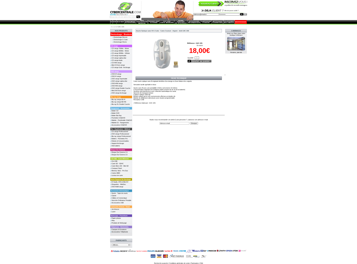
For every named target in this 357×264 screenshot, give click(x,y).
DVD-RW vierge (117, 86)
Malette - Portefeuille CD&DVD (122, 120)
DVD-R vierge (116, 76)
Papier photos (116, 218)
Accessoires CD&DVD (119, 125)
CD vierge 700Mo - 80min (120, 48)
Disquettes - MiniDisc (119, 184)
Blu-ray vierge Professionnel (121, 136)
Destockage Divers (120, 42)
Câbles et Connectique (119, 198)
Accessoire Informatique (120, 191)
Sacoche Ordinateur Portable (121, 200)
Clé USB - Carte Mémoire (120, 159)
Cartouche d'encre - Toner (120, 207)
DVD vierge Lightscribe (119, 81)
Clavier (114, 195)
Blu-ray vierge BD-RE (119, 102)
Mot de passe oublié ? (231, 10)
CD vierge (114, 46)
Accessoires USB (118, 203)
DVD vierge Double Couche (121, 88)
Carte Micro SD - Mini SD (120, 166)
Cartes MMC (116, 173)
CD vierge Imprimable (119, 55)
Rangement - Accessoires (120, 108)
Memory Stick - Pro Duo (120, 170)
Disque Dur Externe (118, 150)
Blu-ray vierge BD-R (118, 99)
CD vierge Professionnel (120, 131)
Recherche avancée (161, 263)
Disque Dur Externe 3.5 (119, 154)
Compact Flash (117, 168)
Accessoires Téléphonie (120, 232)
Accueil (113, 27)
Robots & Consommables (120, 141)
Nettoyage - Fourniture (119, 215)
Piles (113, 220)
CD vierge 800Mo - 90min (120, 51)
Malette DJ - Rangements (120, 122)
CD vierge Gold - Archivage (121, 67)
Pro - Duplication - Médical (120, 129)
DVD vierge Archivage (119, 93)
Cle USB (114, 161)
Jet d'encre (115, 209)
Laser (113, 211)
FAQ (201, 263)
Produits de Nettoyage (119, 223)
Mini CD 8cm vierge (118, 65)
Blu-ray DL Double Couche (121, 104)
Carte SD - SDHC (118, 163)
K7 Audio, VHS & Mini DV (120, 182)
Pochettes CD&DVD (118, 118)
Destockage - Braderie (121, 34)
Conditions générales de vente (179, 263)
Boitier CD (115, 111)
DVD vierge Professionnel (120, 134)
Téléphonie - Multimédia (119, 227)
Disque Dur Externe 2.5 (119, 152)
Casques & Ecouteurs (119, 229)
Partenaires (195, 263)
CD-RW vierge (116, 63)
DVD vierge (115, 71)
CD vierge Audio (117, 60)
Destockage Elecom (120, 37)
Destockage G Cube (121, 39)
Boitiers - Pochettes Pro (120, 138)
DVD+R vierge (116, 74)
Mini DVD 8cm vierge (119, 90)
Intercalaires (116, 146)
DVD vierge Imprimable (119, 79)
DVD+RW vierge (117, 83)
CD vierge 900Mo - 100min (121, 53)
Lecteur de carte (117, 175)
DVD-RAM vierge (117, 187)
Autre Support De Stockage (121, 179)
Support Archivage (118, 143)
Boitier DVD (115, 113)
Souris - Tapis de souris (120, 193)
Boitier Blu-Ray (117, 115)
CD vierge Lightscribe (119, 58)
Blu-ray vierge (116, 97)
